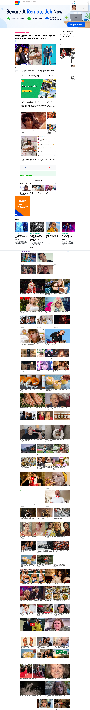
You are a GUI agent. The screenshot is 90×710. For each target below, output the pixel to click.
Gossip (27, 32)
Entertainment (22, 32)
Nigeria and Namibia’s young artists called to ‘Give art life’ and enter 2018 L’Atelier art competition (36, 238)
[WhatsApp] (71, 37)
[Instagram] (70, 4)
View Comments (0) (38, 180)
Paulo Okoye (33, 105)
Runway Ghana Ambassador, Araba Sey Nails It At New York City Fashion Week (21, 237)
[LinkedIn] (69, 37)
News (67, 233)
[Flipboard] (64, 37)
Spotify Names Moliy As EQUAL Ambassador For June (52, 236)
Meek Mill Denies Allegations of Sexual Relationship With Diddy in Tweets (68, 237)
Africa (31, 233)
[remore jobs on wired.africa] (45, 16)
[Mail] (74, 37)
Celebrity (16, 32)
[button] (74, 1)
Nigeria (39, 233)
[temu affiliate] (38, 88)
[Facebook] (67, 4)
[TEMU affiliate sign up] (22, 206)
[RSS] (66, 37)
